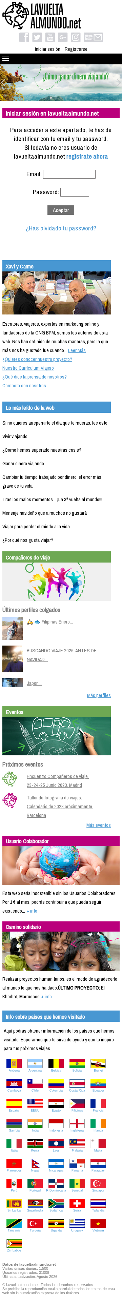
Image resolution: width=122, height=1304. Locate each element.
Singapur (98, 1190)
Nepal (35, 1170)
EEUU (35, 1110)
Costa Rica (77, 1090)
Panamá (77, 1170)
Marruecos (14, 1170)
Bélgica (56, 1070)
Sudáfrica (56, 1210)
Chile (35, 1090)
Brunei (98, 1070)
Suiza (77, 1210)
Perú (14, 1190)
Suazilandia (35, 1210)
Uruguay (77, 1230)
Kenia (35, 1150)
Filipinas (77, 1110)
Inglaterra (77, 1130)
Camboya (14, 1090)
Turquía (35, 1230)
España (14, 1110)
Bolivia (77, 1070)
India (35, 1130)
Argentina (35, 1070)
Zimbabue (14, 1250)
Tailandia (98, 1210)
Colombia (56, 1090)
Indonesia (56, 1130)
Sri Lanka (14, 1210)
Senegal (77, 1190)
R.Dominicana (56, 1190)
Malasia (77, 1150)
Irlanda (98, 1130)
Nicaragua (56, 1170)
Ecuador (98, 1090)
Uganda (56, 1230)
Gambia (14, 1130)
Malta (98, 1150)
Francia (98, 1110)
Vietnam (98, 1230)
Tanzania (14, 1230)
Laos (56, 1150)
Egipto (56, 1110)
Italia (14, 1150)
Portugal (35, 1190)
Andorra (14, 1070)
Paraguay (98, 1170)
